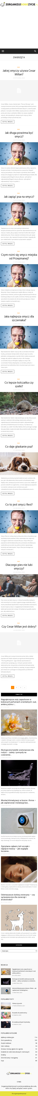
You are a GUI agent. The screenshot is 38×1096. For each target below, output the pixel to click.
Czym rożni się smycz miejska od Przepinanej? (19, 257)
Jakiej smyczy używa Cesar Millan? (19, 73)
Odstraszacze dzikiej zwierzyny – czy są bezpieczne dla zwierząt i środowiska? (18, 897)
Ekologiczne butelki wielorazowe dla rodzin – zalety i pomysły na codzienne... (17, 752)
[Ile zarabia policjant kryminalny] (6, 1024)
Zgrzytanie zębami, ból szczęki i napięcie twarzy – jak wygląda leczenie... (15, 848)
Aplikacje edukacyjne (7, 1037)
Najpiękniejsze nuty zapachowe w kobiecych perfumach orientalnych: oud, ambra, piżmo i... (18, 702)
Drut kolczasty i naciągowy (9, 1058)
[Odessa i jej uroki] (6, 1006)
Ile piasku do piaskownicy (19, 1013)
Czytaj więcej (7, 121)
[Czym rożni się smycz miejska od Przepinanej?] (19, 275)
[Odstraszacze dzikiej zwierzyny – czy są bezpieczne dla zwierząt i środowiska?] (19, 918)
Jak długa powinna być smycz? (19, 135)
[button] (35, 51)
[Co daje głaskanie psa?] (19, 463)
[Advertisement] (19, 29)
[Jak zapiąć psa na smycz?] (19, 213)
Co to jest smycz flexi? (19, 504)
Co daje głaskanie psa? (19, 446)
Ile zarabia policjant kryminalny (21, 1022)
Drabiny (3, 1055)
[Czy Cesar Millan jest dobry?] (19, 642)
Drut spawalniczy (6, 1040)
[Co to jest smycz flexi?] (19, 521)
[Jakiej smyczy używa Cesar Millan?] (19, 90)
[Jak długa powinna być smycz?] (19, 153)
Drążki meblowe (6, 1043)
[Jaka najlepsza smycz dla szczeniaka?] (19, 337)
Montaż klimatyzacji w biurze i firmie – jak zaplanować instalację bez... (18, 801)
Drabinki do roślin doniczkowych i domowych (15, 1052)
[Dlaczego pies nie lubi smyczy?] (19, 585)
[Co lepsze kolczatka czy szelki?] (19, 403)
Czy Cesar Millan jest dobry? (19, 626)
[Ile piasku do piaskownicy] (6, 1015)
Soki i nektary (5, 1046)
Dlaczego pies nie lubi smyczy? (19, 567)
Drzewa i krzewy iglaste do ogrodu (12, 1049)
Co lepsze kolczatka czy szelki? (19, 384)
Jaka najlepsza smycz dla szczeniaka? (19, 318)
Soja (2, 1061)
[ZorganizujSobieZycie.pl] (19, 4)
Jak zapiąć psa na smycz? (19, 197)
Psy (18, 67)
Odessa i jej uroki (17, 1003)
